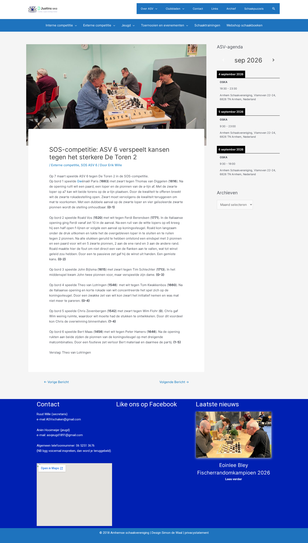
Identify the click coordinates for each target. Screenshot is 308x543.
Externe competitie (65, 165)
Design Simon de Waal (167, 533)
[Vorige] (223, 60)
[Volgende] (273, 60)
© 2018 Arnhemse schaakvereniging (124, 533)
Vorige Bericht (56, 382)
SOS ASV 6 (89, 165)
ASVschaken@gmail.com (63, 419)
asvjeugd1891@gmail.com (65, 435)
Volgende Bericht (174, 382)
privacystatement (197, 533)
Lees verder (233, 479)
